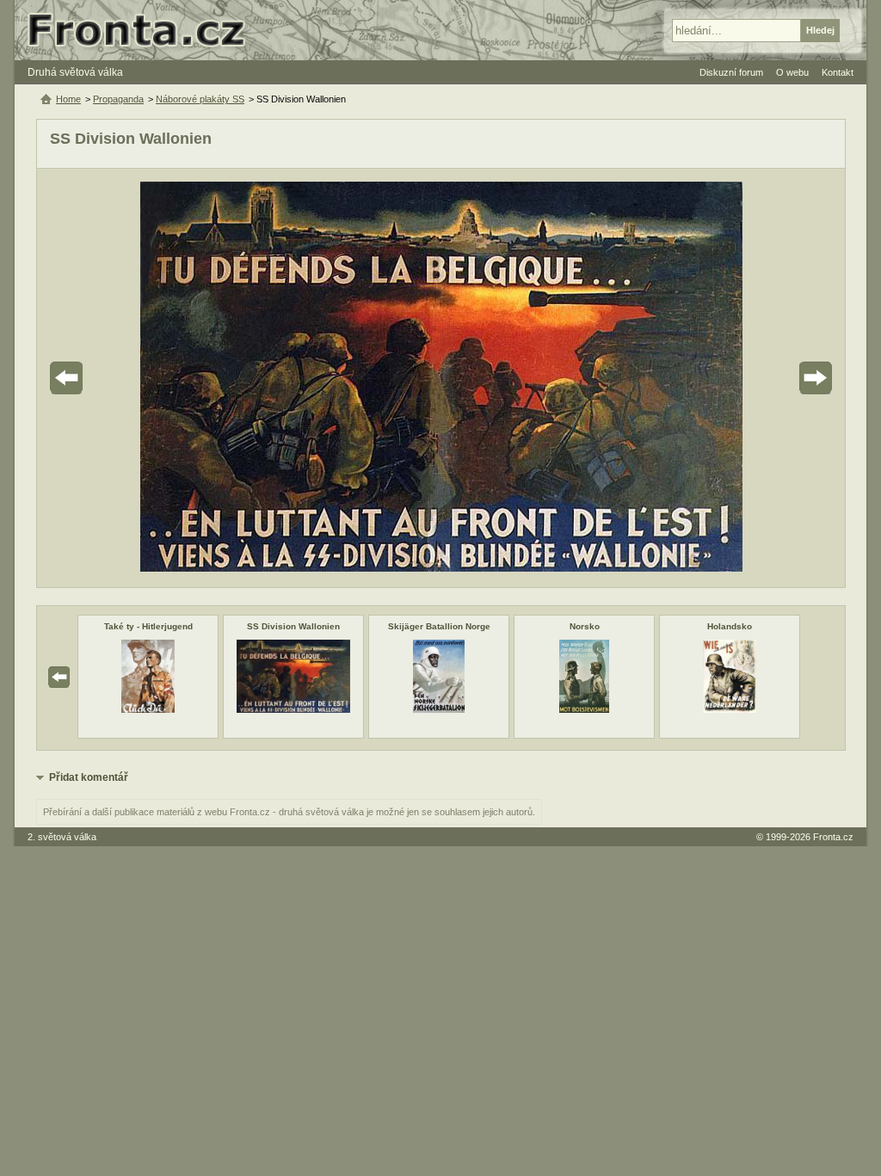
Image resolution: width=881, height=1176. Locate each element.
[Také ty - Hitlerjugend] (147, 709)
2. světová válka (62, 837)
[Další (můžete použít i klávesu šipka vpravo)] (767, 378)
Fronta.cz (833, 837)
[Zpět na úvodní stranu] (144, 30)
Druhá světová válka (75, 72)
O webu (792, 72)
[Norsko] (584, 709)
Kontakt (837, 72)
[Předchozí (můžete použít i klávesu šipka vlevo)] (114, 378)
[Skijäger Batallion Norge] (439, 709)
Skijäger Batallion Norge (439, 626)
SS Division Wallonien (293, 626)
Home (68, 99)
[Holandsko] (729, 709)
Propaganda (118, 99)
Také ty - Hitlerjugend (148, 626)
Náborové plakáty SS (200, 99)
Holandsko (729, 626)
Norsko (585, 626)
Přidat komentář (88, 777)
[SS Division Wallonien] (293, 709)
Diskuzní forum (731, 72)
